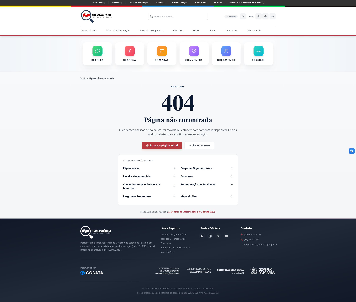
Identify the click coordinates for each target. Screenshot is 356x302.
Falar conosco (201, 145)
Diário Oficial (201, 3)
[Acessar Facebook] (202, 236)
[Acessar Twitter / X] (218, 236)
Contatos (218, 3)
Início (83, 78)
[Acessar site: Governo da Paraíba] (262, 270)
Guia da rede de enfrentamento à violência (248, 3)
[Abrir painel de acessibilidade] (273, 16)
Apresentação (89, 30)
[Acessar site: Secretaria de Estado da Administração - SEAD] (199, 270)
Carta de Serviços (179, 3)
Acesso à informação (139, 3)
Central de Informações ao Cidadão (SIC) (193, 211)
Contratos (165, 243)
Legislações (231, 30)
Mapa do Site (254, 30)
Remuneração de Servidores (175, 247)
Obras (212, 30)
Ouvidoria (160, 3)
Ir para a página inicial (164, 145)
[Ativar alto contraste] (265, 16)
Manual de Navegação (118, 30)
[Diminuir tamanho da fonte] (243, 16)
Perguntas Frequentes (151, 30)
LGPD (196, 30)
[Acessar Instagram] (210, 236)
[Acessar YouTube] (226, 236)
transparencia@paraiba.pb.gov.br (259, 244)
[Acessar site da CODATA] (91, 273)
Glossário (178, 30)
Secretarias (98, 3)
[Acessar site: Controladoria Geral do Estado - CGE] (231, 271)
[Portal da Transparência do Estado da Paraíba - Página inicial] (96, 16)
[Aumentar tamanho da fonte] (258, 16)
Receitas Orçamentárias (173, 238)
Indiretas (116, 3)
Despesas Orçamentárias (173, 234)
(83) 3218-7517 (251, 239)
